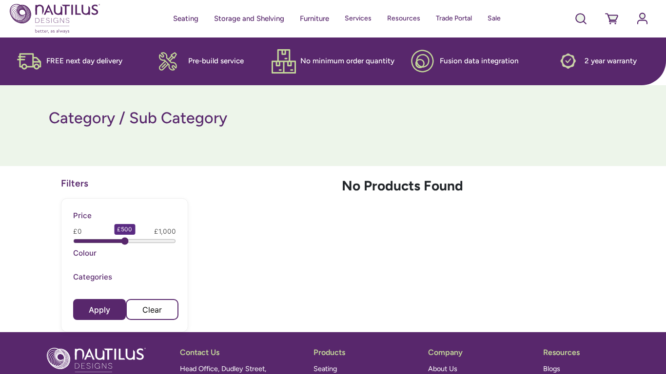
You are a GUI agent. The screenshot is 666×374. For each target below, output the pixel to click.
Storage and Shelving (249, 18)
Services (358, 18)
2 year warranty (611, 60)
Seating (185, 18)
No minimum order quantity (347, 60)
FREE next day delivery (84, 60)
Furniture (314, 18)
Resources (403, 18)
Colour (85, 253)
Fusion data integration (479, 60)
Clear (152, 310)
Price (82, 215)
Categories (92, 276)
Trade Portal (454, 18)
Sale (494, 18)
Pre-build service (216, 60)
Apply (99, 310)
